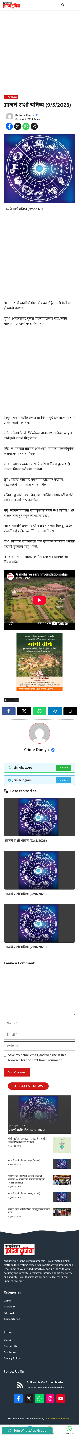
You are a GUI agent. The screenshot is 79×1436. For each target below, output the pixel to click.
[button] (63, 5)
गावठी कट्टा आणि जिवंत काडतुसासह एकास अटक (29, 1211)
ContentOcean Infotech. (57, 1419)
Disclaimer (10, 1352)
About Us (9, 1340)
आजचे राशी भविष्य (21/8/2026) (26, 947)
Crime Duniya (26, 115)
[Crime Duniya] (11, 5)
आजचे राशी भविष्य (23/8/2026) (26, 841)
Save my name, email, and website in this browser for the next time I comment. (37, 1058)
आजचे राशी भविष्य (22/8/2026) (26, 894)
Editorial (9, 1313)
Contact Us (10, 1346)
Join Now (63, 768)
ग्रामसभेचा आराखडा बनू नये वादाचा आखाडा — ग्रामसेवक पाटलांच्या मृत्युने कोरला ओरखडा (26, 1179)
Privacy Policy (12, 1358)
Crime (7, 1301)
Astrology (10, 1307)
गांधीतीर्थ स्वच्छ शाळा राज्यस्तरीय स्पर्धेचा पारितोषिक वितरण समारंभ (27, 1140)
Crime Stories (12, 1319)
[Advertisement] (39, 53)
